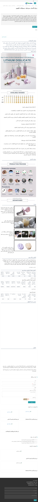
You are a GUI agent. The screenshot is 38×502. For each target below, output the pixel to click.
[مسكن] (27, 3)
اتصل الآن (34, 26)
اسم (35, 380)
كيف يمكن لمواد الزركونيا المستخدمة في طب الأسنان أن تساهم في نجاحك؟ (22, 441)
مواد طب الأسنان (27, 5)
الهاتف (35, 387)
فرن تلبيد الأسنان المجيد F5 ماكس (13, 419)
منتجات (33, 5)
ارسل (32, 402)
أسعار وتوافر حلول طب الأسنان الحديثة (27, 439)
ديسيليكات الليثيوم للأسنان (20, 5)
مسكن (36, 5)
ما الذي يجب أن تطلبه (33, 390)
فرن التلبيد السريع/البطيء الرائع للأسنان (12, 431)
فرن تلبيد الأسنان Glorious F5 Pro (31, 419)
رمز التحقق (34, 397)
